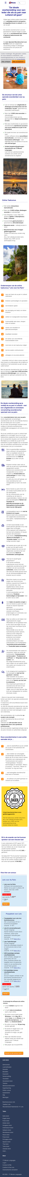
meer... (5, 1151)
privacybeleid (21, 59)
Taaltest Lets (6, 1104)
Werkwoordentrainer (9, 1085)
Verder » (6, 904)
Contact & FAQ (7, 1165)
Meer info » (17, 939)
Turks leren (6, 1146)
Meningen (5, 1097)
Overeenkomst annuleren (10, 1169)
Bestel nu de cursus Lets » (13, 1053)
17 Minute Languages (9, 1160)
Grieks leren (6, 1123)
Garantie (5, 1069)
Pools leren (6, 1137)
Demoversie (6, 1064)
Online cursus (7, 1090)
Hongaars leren (7, 1125)
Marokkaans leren (8, 1132)
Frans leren (6, 1120)
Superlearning (7, 1088)
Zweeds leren (7, 1148)
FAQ (4, 1095)
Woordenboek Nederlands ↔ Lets (13, 1106)
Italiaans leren (7, 1130)
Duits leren (6, 1116)
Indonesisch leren (8, 1127)
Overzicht (5, 1074)
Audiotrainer (6, 1092)
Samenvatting (7, 1076)
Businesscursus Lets (9, 1102)
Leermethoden (7, 1067)
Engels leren (6, 1118)
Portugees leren (7, 1139)
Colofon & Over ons (8, 1167)
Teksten (5, 1083)
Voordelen (6, 1078)
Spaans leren (6, 1141)
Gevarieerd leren (8, 1081)
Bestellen (5, 1071)
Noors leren (6, 1134)
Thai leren (6, 1144)
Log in (4, 1162)
